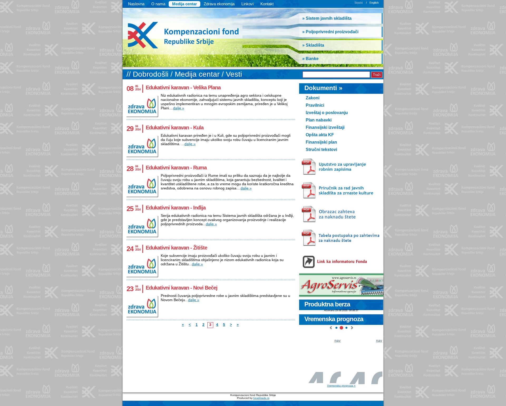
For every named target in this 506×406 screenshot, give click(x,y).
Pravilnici (315, 105)
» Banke (310, 58)
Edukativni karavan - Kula (174, 127)
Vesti (234, 74)
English (374, 2)
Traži (377, 75)
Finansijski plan (321, 142)
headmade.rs (261, 398)
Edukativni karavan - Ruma (176, 167)
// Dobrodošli (148, 74)
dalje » (178, 108)
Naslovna (136, 4)
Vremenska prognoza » (341, 385)
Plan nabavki (319, 120)
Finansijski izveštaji (325, 127)
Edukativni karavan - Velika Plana (183, 87)
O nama (158, 4)
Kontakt (267, 4)
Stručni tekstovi (321, 149)
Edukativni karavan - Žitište (176, 248)
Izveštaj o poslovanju (327, 112)
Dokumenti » (323, 87)
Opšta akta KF (320, 135)
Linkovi (247, 4)
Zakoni (312, 98)
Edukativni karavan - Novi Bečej (181, 288)
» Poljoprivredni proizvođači (330, 32)
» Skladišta (313, 45)
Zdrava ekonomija (219, 4)
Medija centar (184, 4)
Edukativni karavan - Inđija (176, 208)
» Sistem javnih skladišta (327, 18)
